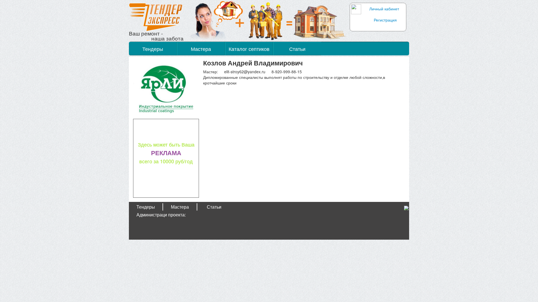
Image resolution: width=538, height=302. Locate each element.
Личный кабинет (384, 8)
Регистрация (385, 20)
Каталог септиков (249, 48)
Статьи (297, 48)
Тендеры (152, 48)
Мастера (201, 48)
